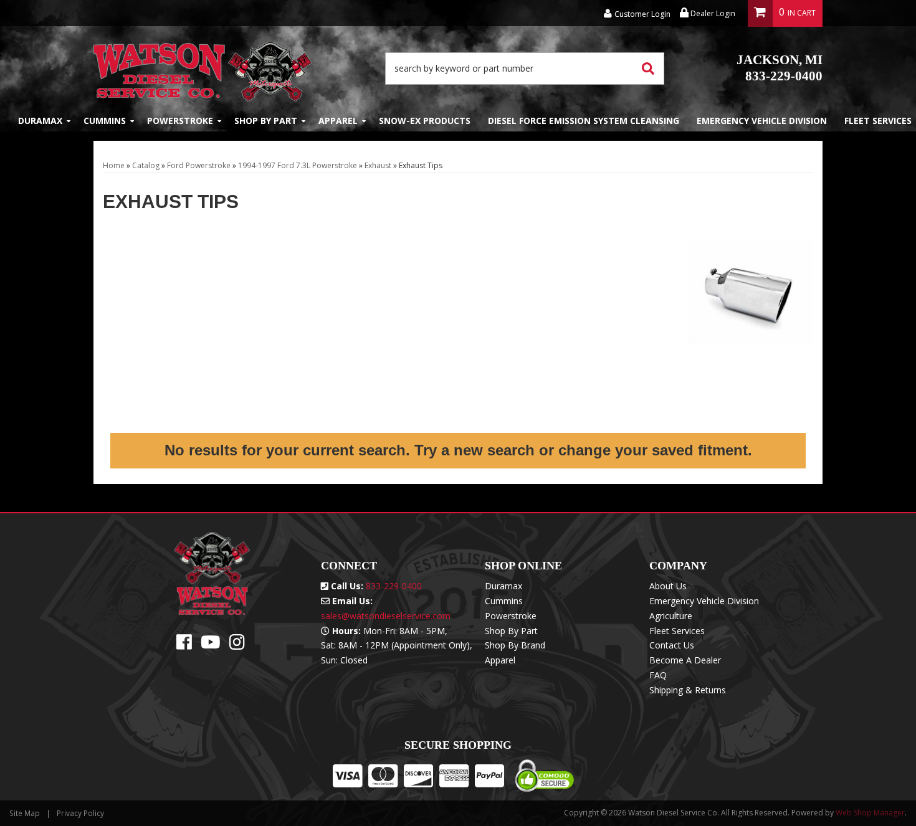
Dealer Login (712, 13)
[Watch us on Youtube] (211, 645)
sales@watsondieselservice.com (386, 616)
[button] (524, 68)
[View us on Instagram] (237, 645)
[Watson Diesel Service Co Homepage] (202, 68)
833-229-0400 (780, 67)
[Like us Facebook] (184, 645)
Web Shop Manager (870, 812)
